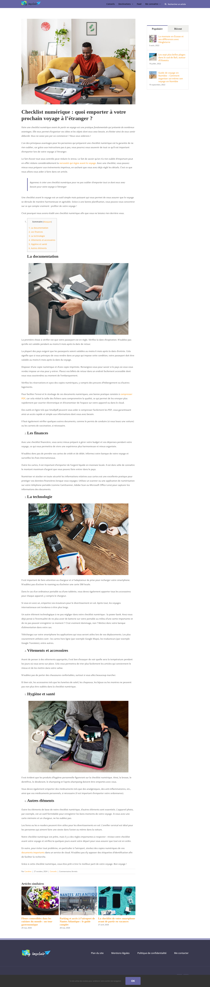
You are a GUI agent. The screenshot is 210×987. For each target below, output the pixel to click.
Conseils (53, 871)
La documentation (38, 227)
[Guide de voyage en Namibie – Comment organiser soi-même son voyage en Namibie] (153, 73)
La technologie (37, 236)
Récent (178, 28)
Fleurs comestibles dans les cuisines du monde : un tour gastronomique (36, 921)
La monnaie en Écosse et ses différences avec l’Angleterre (171, 39)
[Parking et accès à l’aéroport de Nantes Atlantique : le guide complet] (78, 888)
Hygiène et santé (38, 244)
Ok (133, 981)
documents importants (33, 852)
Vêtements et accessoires (42, 240)
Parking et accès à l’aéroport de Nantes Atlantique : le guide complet (77, 921)
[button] (24, 908)
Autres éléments (38, 248)
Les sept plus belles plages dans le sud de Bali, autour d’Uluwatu (171, 57)
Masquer (47, 221)
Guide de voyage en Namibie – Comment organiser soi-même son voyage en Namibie (170, 77)
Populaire (157, 28)
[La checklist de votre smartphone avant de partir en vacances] (116, 888)
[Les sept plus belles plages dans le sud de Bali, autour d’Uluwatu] (153, 55)
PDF (23, 398)
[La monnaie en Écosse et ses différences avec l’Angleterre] (153, 37)
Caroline (28, 871)
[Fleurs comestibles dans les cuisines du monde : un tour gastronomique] (40, 888)
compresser (126, 394)
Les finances (36, 231)
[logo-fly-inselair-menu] (31, 1)
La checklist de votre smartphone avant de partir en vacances (116, 920)
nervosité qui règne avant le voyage (77, 163)
